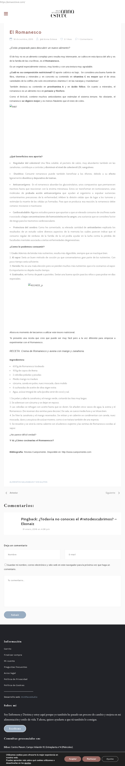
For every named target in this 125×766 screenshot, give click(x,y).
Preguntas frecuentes (15, 667)
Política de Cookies (14, 685)
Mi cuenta (9, 661)
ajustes (27, 763)
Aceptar (73, 758)
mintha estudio (29, 697)
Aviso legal (10, 673)
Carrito (7, 648)
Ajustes (110, 758)
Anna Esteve (50, 39)
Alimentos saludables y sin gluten (28, 482)
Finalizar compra (13, 654)
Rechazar (91, 758)
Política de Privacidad (15, 679)
